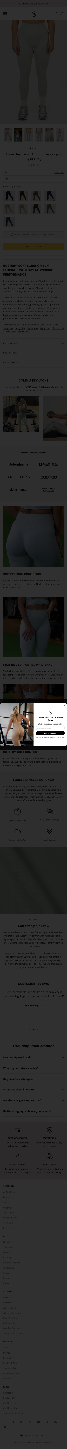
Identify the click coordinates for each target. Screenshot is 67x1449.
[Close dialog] (64, 705)
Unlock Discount (50, 733)
